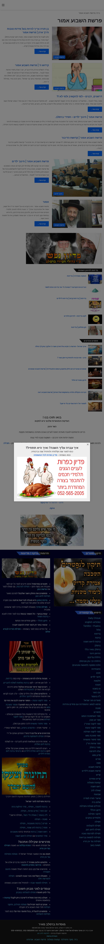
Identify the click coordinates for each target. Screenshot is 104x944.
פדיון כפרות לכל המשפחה (45, 455)
